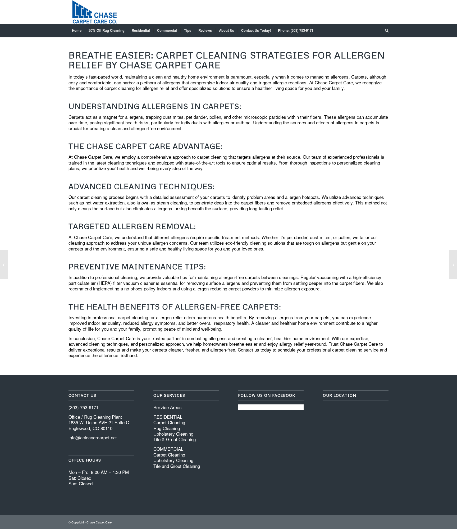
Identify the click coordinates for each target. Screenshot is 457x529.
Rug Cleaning (166, 428)
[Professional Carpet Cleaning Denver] (453, 264)
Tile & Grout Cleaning (174, 439)
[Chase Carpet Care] (94, 12)
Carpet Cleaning (169, 422)
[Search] (385, 30)
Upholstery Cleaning (173, 433)
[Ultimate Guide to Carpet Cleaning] (4, 264)
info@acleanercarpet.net (92, 437)
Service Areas (167, 407)
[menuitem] (76, 30)
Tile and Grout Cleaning (176, 466)
